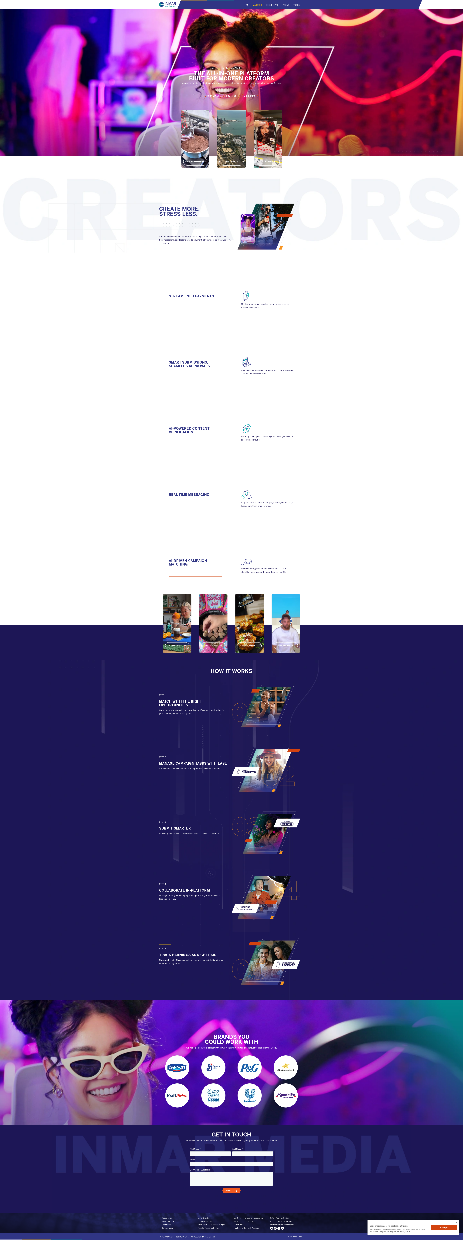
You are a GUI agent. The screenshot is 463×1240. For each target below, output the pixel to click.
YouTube (282, 1228)
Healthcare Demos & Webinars (246, 1228)
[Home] (168, 4)
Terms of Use (182, 1237)
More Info (249, 96)
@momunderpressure (194, 162)
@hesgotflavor (248, 646)
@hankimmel (230, 162)
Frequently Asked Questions (281, 1221)
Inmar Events (203, 1218)
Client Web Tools (204, 1221)
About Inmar (167, 1218)
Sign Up (211, 96)
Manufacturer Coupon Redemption (212, 1225)
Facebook (278, 1228)
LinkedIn (271, 1228)
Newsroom (166, 1225)
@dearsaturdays (176, 646)
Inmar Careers (168, 1221)
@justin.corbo (284, 646)
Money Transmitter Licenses (282, 1225)
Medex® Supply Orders (243, 1221)
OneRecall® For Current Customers (248, 1218)
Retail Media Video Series (280, 1218)
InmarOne (239, 1224)
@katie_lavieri (266, 162)
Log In (229, 96)
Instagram (275, 1228)
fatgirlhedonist (212, 646)
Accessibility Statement (203, 1237)
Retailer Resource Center (208, 1228)
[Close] (456, 1222)
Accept (444, 1227)
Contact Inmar (168, 1228)
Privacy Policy (167, 1237)
